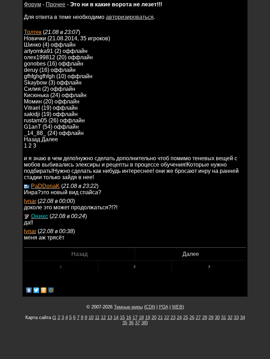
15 (122, 317)
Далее (190, 254)
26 (191, 317)
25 (185, 317)
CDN (150, 307)
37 (137, 322)
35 (124, 322)
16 (128, 317)
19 (147, 317)
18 (141, 317)
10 (91, 317)
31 (223, 317)
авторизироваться (130, 17)
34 (242, 317)
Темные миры (128, 307)
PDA (163, 307)
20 (154, 317)
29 (210, 317)
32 (229, 317)
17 (135, 317)
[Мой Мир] (51, 290)
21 (160, 317)
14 (116, 317)
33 (236, 317)
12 (103, 317)
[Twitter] (36, 290)
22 (166, 317)
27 (198, 317)
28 (204, 317)
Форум (32, 4)
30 (217, 317)
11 (97, 317)
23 (173, 317)
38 (143, 322)
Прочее (55, 4)
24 (179, 317)
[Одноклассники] (43, 290)
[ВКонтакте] (29, 290)
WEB (177, 307)
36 (131, 322)
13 (109, 317)
